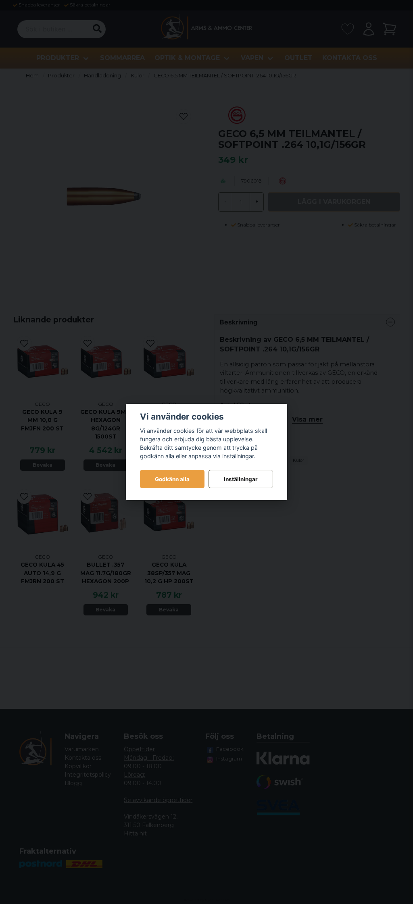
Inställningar (241, 479)
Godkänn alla (172, 479)
